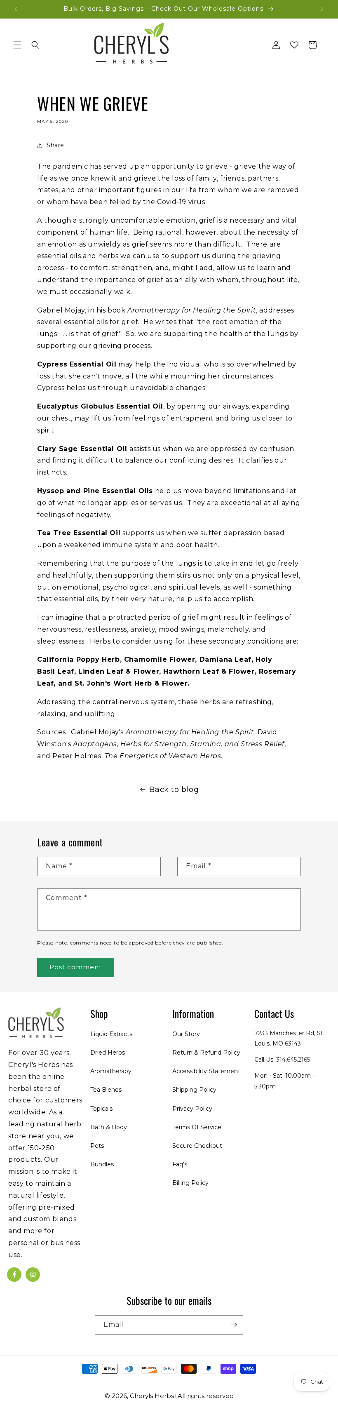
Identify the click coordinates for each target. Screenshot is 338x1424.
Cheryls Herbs (152, 1396)
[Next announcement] (322, 9)
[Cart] (312, 45)
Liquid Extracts (111, 1034)
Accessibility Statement (206, 1071)
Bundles (102, 1164)
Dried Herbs (107, 1052)
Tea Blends (106, 1089)
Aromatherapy (110, 1071)
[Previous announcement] (16, 9)
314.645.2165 (293, 1059)
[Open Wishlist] (294, 45)
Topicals (101, 1108)
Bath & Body (108, 1127)
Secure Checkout (197, 1145)
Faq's (179, 1164)
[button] (17, 45)
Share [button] (55, 145)
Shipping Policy (194, 1089)
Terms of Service (196, 1127)
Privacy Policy (192, 1108)
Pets (97, 1145)
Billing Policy (190, 1183)
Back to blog (174, 789)
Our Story (186, 1034)
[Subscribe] (234, 1325)
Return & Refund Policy (206, 1052)
